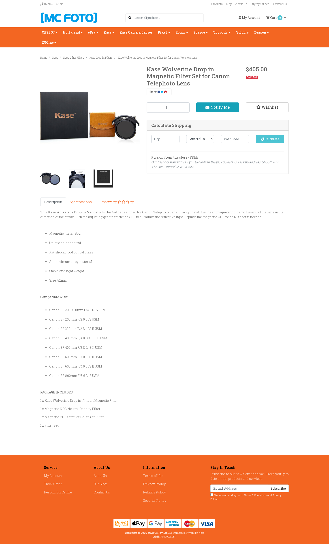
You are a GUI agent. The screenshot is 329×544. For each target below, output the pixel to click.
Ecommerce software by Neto (186, 532)
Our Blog (100, 484)
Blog (229, 4)
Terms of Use (153, 476)
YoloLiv (242, 32)
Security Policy (154, 500)
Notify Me (219, 107)
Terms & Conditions (255, 495)
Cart (275, 17)
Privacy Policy (154, 484)
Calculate (271, 139)
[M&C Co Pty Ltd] (68, 17)
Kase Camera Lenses (136, 32)
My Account (53, 476)
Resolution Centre (58, 492)
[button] (267, 107)
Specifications (81, 202)
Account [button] (251, 17)
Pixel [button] (163, 32)
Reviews (106, 202)
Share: (153, 92)
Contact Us (280, 4)
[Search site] (130, 18)
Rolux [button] (180, 32)
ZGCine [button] (48, 42)
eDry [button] (92, 32)
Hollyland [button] (71, 32)
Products (217, 4)
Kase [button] (107, 32)
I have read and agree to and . (246, 497)
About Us (241, 4)
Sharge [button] (199, 32)
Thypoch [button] (220, 32)
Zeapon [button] (260, 32)
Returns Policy (154, 492)
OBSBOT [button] (48, 32)
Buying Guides (260, 4)
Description (53, 202)
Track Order (53, 484)
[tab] (53, 202)
